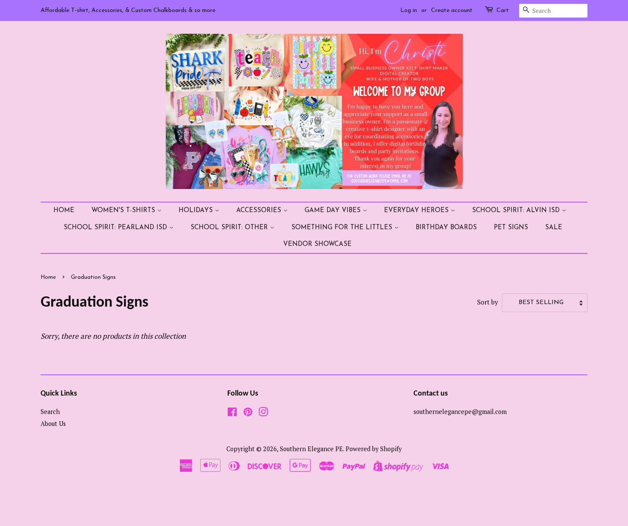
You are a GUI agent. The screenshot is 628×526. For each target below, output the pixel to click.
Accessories (259, 210)
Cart (502, 10)
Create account (451, 10)
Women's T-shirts (124, 210)
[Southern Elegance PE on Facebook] (232, 413)
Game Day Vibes (334, 210)
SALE (553, 228)
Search (50, 412)
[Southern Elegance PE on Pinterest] (247, 413)
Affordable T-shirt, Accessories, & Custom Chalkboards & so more (128, 10)
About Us (53, 424)
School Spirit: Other (230, 228)
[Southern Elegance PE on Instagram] (263, 413)
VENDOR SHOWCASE (317, 244)
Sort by (487, 302)
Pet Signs (511, 228)
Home (63, 210)
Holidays (197, 210)
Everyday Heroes (417, 210)
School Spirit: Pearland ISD (116, 228)
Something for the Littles (342, 228)
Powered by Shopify (374, 449)
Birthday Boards (446, 228)
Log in (408, 10)
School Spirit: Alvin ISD (517, 210)
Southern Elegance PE (311, 449)
